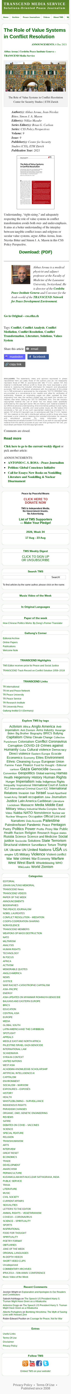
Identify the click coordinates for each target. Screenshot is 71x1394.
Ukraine (15, 850)
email (34, 348)
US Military (22, 854)
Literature (32, 336)
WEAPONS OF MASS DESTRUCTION (22, 933)
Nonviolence (42, 812)
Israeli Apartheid (56, 793)
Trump (62, 845)
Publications (9, 646)
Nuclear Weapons (16, 816)
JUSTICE (7, 981)
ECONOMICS (10, 1157)
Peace (46, 824)
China (27, 737)
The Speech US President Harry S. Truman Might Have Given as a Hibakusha (31, 1300)
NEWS (6, 977)
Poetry (7, 829)
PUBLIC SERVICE (12, 1181)
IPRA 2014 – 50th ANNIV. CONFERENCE (24, 1273)
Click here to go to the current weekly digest (32, 446)
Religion (30, 832)
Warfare (57, 858)
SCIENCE (8, 1129)
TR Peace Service (12, 698)
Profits (40, 829)
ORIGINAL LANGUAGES (15, 1253)
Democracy (59, 749)
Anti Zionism (27, 730)
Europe (36, 761)
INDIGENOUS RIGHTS (14, 1105)
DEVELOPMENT (11, 1165)
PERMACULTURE (12, 1173)
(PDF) (46, 252)
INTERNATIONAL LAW (14, 1049)
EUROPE (7, 1017)
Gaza (25, 769)
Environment (54, 757)
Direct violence (19, 753)
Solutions (46, 336)
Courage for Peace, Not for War (46, 1318)
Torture (52, 844)
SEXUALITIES (10, 1205)
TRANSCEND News (13, 889)
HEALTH (7, 1097)
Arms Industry (45, 730)
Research (43, 832)
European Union (52, 761)
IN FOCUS (8, 957)
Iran (32, 793)
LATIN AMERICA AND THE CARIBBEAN (23, 1029)
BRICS (47, 733)
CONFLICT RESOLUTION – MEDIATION (23, 917)
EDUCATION (9, 1009)
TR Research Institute (14, 702)
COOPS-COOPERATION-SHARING (21, 921)
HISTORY (8, 1093)
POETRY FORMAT (12, 1241)
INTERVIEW (9, 1149)
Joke (47, 797)
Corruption (15, 745)
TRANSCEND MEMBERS (16, 929)
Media (39, 805)
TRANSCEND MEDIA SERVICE (35, 4)
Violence (38, 854)
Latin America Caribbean (34, 801)
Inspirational (23, 785)
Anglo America (43, 726)
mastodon (16, 356)
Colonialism (26, 741)
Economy (29, 757)
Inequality (9, 785)
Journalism (58, 797)
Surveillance (38, 844)
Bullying (58, 733)
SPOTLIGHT (9, 1033)
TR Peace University (13, 694)
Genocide (39, 769)
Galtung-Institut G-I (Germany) (18, 710)
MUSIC (6, 1193)
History (37, 777)
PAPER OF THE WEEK (14, 897)
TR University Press (13, 706)
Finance (28, 765)
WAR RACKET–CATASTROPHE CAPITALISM (26, 985)
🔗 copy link (13, 364)
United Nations (39, 850)
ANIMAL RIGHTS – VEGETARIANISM (22, 1213)
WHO (58, 862)
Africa (26, 726)
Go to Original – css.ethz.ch (21, 316)
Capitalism (14, 737)
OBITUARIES (9, 1245)
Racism (19, 832)
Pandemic (34, 825)
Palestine (51, 820)
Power (30, 829)
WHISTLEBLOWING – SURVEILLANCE (23, 1101)
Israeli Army (10, 797)
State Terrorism (54, 841)
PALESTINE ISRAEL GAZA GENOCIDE (23, 1045)
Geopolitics (26, 773)
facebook (39, 356)
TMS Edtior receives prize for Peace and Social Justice (31, 665)
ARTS (6, 1145)
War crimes (21, 858)
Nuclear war (58, 813)
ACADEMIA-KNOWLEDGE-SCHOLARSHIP (25, 1069)
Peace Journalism (31, 17)
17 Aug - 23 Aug (35, 537)
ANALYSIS (8, 945)
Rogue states (58, 833)
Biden (11, 733)
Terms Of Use (10, 1338)
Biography (36, 733)
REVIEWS (8, 1117)
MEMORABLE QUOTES (15, 969)
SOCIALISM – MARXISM (15, 1085)
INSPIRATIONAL (11, 1229)
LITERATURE (10, 1189)
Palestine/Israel (15, 824)
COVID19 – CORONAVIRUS (17, 1217)
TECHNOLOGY (11, 953)
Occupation (35, 816)
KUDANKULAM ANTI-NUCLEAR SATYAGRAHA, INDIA (31, 1177)
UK (6, 850)
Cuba (23, 749)
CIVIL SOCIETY (11, 1197)
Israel (41, 792)
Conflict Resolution (30, 331)
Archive (15, 17)
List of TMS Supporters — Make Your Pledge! (35, 521)
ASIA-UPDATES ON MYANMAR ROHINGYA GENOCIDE (31, 997)
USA (57, 849)
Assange (60, 730)
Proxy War (51, 829)
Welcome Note (10, 650)
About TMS (58, 17)
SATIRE (7, 1121)
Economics (15, 757)
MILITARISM (9, 941)
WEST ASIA (9, 1065)
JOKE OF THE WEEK (14, 1249)
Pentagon (58, 825)
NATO (28, 813)
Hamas (61, 773)
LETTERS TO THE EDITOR (17, 1209)
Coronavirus (57, 741)
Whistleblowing (45, 862)
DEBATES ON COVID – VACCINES (21, 1125)
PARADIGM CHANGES (15, 1109)
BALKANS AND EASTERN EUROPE (21, 1001)
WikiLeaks (24, 867)
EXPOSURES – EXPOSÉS (16, 1089)
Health (8, 777)
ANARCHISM (10, 1169)
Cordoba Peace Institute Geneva (37, 290)
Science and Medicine (42, 836)
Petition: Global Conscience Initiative (31, 467)
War (9, 858)
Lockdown (13, 805)
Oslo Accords (34, 821)
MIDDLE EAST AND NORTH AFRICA (22, 1041)
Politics (18, 829)
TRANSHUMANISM (13, 1141)
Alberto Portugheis (12, 1312)
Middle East (54, 805)
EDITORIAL (9, 881)
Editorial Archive (11, 638)
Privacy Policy (10, 1346)
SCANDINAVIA (10, 1053)
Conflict (16, 327)
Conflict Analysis (33, 327)
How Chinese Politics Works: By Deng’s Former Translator (32, 623)
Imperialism (25, 781)
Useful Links (9, 1334)
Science (20, 836)
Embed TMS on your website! (35, 1371)
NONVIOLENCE (11, 925)
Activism (15, 726)
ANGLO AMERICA (12, 973)
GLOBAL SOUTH (11, 1025)
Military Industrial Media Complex (37, 808)
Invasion (24, 793)
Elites (40, 757)
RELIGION (8, 1137)
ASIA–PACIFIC (10, 989)
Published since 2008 (35, 1388)
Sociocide (21, 840)
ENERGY (7, 993)
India (38, 781)
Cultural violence (39, 749)
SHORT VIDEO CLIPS (14, 1261)
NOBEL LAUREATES (14, 913)
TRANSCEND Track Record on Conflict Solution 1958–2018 (34, 670)
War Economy (40, 858)
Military (11, 808)
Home (6, 17)
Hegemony (22, 777)
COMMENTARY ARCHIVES (17, 1269)
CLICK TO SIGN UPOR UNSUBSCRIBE (35, 558)
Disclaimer (8, 1342)
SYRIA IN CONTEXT (13, 1057)
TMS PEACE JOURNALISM (17, 909)
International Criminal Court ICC (29, 788)
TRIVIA (6, 1185)
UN (24, 850)
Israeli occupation (31, 797)
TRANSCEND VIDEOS (14, 893)
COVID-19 (31, 745)
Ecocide (56, 753)
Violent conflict (56, 854)
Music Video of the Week (15, 1277)
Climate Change (43, 737)
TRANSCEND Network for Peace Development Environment (37, 299)
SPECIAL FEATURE (13, 1133)
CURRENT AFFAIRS (13, 1201)
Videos (46, 17)
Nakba (17, 812)
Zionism (47, 867)
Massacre (27, 805)
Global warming (45, 773)
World (35, 867)
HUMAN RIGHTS (11, 949)
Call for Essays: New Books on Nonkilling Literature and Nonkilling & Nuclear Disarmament (34, 476)
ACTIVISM (8, 965)
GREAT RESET (11, 1153)
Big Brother (22, 733)
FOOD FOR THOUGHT (14, 1233)
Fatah (18, 765)
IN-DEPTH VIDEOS (13, 1257)
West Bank (26, 863)
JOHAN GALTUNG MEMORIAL (19, 885)
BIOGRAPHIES (10, 905)
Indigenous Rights (54, 781)
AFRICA (7, 961)
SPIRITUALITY (10, 1237)
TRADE (7, 1161)
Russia (9, 836)
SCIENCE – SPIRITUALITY (17, 1221)
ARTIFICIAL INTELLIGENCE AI (18, 1073)
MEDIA (6, 1021)
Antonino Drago (11, 1305)
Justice (11, 801)
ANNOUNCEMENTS (43, 44)
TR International (11, 686)
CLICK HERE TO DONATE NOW (36, 501)
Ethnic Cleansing (18, 761)
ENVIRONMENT (11, 1081)
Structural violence (17, 845)
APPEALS (8, 1037)
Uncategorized (10, 1265)
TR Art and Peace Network (16, 690)
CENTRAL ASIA (11, 1013)
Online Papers (10, 642)
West (12, 863)
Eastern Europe (40, 753)
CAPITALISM (9, 1077)
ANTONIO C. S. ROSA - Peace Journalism (36, 462)
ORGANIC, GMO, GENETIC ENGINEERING (25, 1113)
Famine (9, 765)
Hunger (10, 781)
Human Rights (55, 777)
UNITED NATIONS (12, 1061)
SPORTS (7, 1225)
